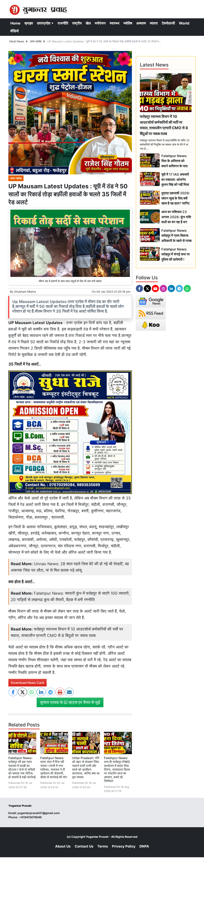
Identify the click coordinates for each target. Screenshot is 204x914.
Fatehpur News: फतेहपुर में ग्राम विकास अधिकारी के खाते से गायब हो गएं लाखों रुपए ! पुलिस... (176, 236)
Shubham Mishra (25, 291)
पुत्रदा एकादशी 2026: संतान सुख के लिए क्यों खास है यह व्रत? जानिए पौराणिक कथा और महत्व (175, 198)
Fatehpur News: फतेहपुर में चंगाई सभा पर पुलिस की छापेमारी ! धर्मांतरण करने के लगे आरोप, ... (175, 254)
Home (15, 23)
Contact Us (84, 846)
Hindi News (16, 41)
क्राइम (29, 23)
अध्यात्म (141, 23)
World (184, 23)
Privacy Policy (123, 846)
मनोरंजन (100, 23)
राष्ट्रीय (77, 23)
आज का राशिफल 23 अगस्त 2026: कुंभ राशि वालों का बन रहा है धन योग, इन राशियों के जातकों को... (176, 217)
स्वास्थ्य (114, 23)
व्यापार (154, 23)
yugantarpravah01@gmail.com (38, 813)
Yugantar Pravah (97, 836)
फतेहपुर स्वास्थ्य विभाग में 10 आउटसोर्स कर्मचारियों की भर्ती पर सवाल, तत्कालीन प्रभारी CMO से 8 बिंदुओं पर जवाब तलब (164, 125)
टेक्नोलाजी (168, 23)
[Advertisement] (102, 885)
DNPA (144, 846)
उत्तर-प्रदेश (35, 41)
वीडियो (14, 31)
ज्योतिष (127, 23)
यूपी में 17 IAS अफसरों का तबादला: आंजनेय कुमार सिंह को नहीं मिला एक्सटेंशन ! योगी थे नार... (176, 179)
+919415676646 (30, 817)
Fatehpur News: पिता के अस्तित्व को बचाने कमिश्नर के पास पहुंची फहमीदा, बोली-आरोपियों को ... (174, 161)
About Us (63, 846)
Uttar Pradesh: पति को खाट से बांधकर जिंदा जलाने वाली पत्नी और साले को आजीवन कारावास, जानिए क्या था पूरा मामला (86, 767)
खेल (88, 23)
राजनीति (63, 23)
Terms (102, 846)
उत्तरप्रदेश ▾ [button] (45, 23)
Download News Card (27, 683)
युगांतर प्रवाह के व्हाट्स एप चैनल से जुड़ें (70, 702)
